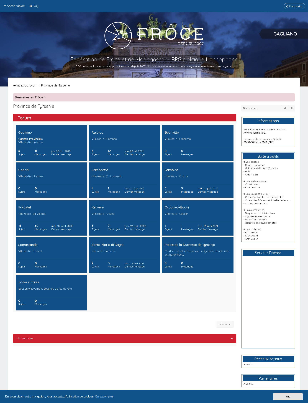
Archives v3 (251, 235)
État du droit (252, 187)
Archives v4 (251, 238)
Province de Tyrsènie (33, 106)
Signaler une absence (257, 216)
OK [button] (288, 396)
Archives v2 (251, 232)
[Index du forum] (154, 35)
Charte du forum (255, 165)
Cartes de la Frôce (256, 203)
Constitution (252, 184)
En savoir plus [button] (104, 396)
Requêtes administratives (260, 213)
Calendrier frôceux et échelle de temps (268, 200)
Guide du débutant (256, 168)
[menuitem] (33, 6)
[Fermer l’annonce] (292, 96)
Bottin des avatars (256, 219)
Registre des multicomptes (261, 222)
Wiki (247, 171)
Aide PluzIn (251, 174)
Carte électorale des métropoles (264, 197)
